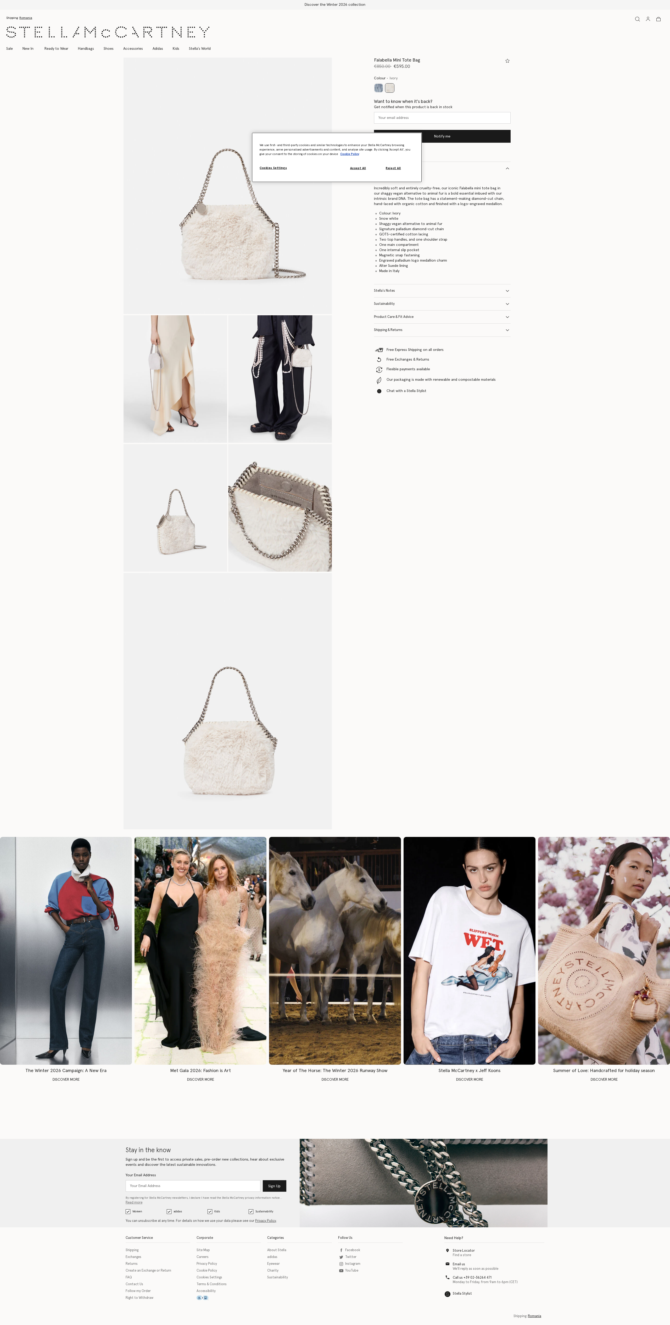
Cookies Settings (209, 1277)
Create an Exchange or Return (148, 1270)
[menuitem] (28, 49)
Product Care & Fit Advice (394, 317)
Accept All (358, 168)
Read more (134, 1202)
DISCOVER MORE (66, 1079)
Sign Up (274, 1186)
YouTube (351, 1270)
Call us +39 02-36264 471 (472, 1277)
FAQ (129, 1277)
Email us (459, 1264)
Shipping (132, 1250)
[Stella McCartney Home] (107, 32)
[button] (228, 186)
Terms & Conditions (212, 1284)
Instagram (352, 1264)
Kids (217, 1211)
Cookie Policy (207, 1270)
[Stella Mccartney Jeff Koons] (469, 951)
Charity (272, 1270)
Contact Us (134, 1284)
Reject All (393, 168)
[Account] (648, 19)
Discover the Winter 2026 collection (335, 5)
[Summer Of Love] (604, 951)
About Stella (276, 1250)
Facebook (352, 1250)
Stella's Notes (384, 290)
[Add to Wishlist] (507, 61)
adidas (178, 1211)
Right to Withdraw (139, 1298)
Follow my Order (138, 1291)
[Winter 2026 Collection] (66, 951)
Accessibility (206, 1291)
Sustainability (384, 304)
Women (137, 1211)
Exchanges (133, 1257)
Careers (203, 1257)
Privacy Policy (265, 1221)
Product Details (386, 168)
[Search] (637, 19)
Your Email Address (141, 1175)
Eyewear (273, 1264)
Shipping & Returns (388, 330)
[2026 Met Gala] (200, 951)
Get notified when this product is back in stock (413, 107)
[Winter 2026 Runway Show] (335, 951)
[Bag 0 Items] (658, 19)
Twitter (350, 1257)
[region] (337, 157)
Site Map (203, 1250)
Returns (132, 1264)
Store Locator (464, 1250)
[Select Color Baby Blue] (378, 88)
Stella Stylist (462, 1293)
